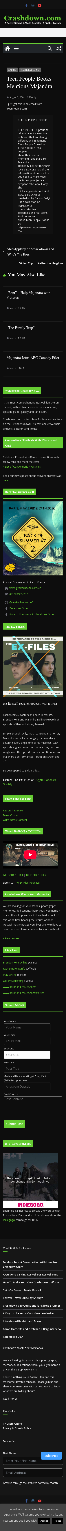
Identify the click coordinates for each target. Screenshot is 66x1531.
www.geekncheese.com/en (25, 588)
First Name (9, 1453)
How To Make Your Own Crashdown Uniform (31, 1282)
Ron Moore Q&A (13, 1336)
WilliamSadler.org (13, 980)
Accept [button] (44, 1520)
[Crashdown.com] (7, 48)
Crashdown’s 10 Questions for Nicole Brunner (31, 1305)
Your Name (10, 1021)
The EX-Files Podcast (26, 882)
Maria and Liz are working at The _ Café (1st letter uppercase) (25, 1078)
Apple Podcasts (45, 779)
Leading (12, 70)
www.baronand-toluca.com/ (19, 987)
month (54, 1483)
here (5, 480)
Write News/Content (15, 820)
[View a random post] (58, 48)
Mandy (32, 97)
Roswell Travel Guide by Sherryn (23, 1298)
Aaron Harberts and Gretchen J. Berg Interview (32, 1329)
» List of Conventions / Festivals (22, 466)
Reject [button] (57, 1520)
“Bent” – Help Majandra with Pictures (28, 295)
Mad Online (9, 974)
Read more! (10, 1398)
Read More (33, 1526)
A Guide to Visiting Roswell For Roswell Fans (30, 1274)
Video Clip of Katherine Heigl (39, 263)
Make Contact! (11, 815)
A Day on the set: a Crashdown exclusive (28, 1313)
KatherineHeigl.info (14, 968)
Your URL (9, 1048)
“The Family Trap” (21, 327)
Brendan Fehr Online (15, 962)
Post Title (9, 1062)
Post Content (11, 1094)
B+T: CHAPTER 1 (13, 875)
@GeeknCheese (18, 594)
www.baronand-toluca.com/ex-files (23, 993)
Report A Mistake (13, 810)
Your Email (9, 1035)
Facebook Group (19, 608)
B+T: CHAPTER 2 (36, 875)
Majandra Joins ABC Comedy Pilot (33, 357)
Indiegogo (9, 1220)
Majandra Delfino (30, 70)
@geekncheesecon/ (21, 602)
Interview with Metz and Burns (22, 1321)
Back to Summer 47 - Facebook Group (32, 614)
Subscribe (51, 1456)
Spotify (8, 784)
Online (12, 1423)
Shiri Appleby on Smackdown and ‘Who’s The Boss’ (30, 251)
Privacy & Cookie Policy (17, 1428)
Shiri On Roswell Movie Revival (22, 1290)
